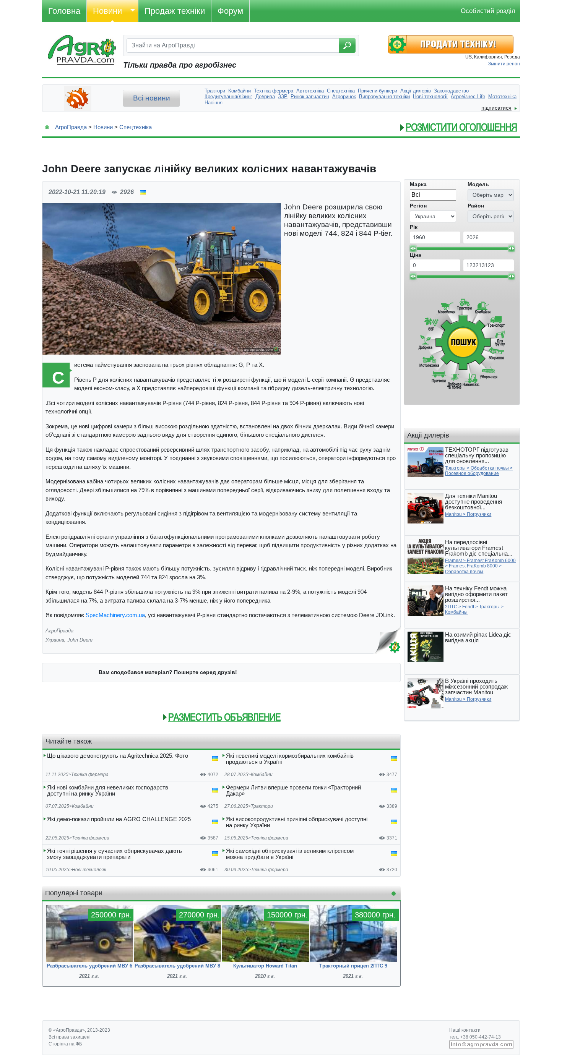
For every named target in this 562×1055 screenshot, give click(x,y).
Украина (54, 640)
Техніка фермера (90, 774)
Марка (418, 184)
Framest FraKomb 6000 (491, 560)
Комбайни (262, 774)
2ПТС (451, 606)
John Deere (80, 640)
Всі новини (151, 98)
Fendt (468, 606)
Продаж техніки (175, 11)
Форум (230, 11)
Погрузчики (479, 514)
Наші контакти (465, 1030)
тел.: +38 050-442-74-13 (475, 1037)
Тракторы (455, 468)
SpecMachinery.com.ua (115, 615)
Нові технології (89, 869)
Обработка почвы (490, 468)
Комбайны (456, 612)
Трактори (262, 806)
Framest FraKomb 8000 (473, 566)
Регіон (418, 206)
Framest (453, 560)
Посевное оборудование (472, 473)
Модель (478, 184)
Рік (413, 227)
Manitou (453, 514)
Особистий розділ (488, 11)
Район (476, 206)
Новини (107, 11)
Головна (64, 11)
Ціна (415, 255)
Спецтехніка (135, 127)
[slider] (413, 248)
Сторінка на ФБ (65, 1044)
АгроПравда (71, 127)
